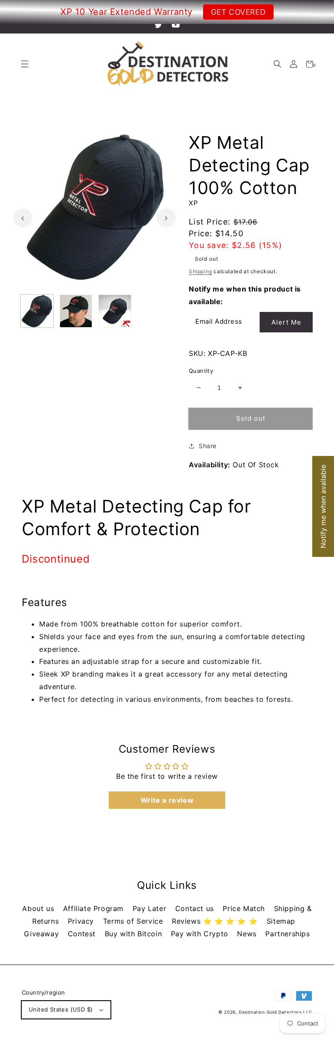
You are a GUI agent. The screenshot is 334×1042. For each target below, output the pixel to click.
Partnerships (287, 933)
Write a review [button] (167, 800)
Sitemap (281, 921)
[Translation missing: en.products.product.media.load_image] (36, 311)
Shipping (200, 271)
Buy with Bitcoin (134, 933)
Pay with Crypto (201, 933)
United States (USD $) (61, 1009)
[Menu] (25, 64)
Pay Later (151, 908)
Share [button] (208, 445)
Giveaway (42, 933)
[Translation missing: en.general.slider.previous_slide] (22, 218)
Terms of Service (134, 921)
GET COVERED (238, 12)
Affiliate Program (94, 908)
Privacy (82, 921)
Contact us (196, 908)
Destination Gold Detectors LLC (275, 1012)
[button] (277, 64)
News (248, 933)
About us (39, 908)
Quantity (201, 370)
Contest (83, 933)
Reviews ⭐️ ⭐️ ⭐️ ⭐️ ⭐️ (216, 921)
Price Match (245, 908)
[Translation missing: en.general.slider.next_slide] (166, 218)
